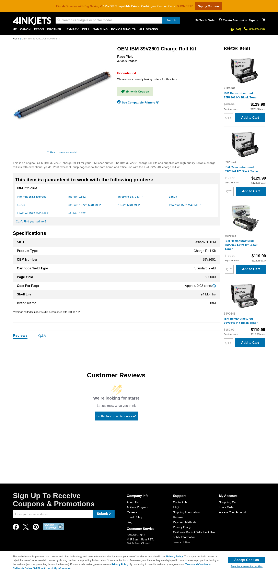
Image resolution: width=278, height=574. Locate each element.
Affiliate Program (137, 507)
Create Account (234, 20)
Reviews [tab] (20, 335)
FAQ (238, 29)
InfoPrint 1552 (77, 196)
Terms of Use (181, 542)
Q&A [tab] (42, 336)
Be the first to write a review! (116, 416)
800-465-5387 (257, 29)
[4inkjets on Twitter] (26, 528)
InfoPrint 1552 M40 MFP (184, 205)
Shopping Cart (228, 502)
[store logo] (32, 21)
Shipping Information (186, 512)
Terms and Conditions (198, 564)
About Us (133, 502)
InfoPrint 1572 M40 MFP (32, 213)
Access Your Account (232, 512)
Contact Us (180, 502)
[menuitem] (15, 29)
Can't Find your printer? (31, 221)
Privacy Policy (182, 527)
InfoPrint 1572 (77, 213)
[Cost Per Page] (214, 286)
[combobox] (118, 20)
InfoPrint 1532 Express (31, 196)
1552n (173, 196)
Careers (132, 512)
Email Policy (134, 517)
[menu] (139, 29)
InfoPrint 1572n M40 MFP (84, 205)
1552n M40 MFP (129, 205)
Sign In (253, 20)
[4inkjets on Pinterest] (36, 528)
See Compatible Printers (138, 102)
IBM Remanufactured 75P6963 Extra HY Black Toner (241, 245)
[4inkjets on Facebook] (16, 528)
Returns (178, 517)
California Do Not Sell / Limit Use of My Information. (42, 568)
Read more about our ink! (64, 152)
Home (16, 38)
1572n (21, 205)
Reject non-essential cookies (247, 566)
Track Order (207, 20)
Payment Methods (184, 522)
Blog (129, 522)
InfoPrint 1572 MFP (130, 196)
